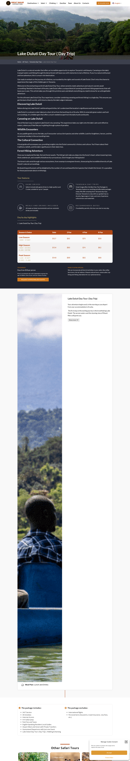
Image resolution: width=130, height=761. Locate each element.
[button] (126, 742)
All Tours (25, 62)
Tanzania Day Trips (36, 62)
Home (19, 62)
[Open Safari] (46, 3)
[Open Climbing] (57, 3)
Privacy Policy (109, 757)
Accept (109, 753)
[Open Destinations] (38, 3)
